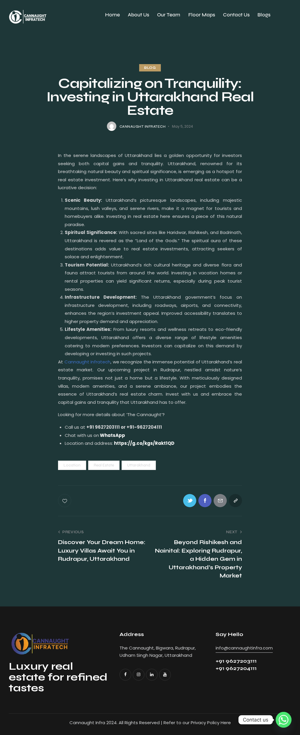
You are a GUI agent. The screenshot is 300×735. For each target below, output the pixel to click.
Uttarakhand (138, 465)
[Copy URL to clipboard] (235, 500)
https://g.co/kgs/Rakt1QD (144, 443)
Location (72, 465)
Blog (150, 68)
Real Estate (104, 465)
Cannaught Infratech (87, 362)
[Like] (65, 500)
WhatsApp (112, 435)
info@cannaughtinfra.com (244, 648)
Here (226, 722)
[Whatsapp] (284, 720)
